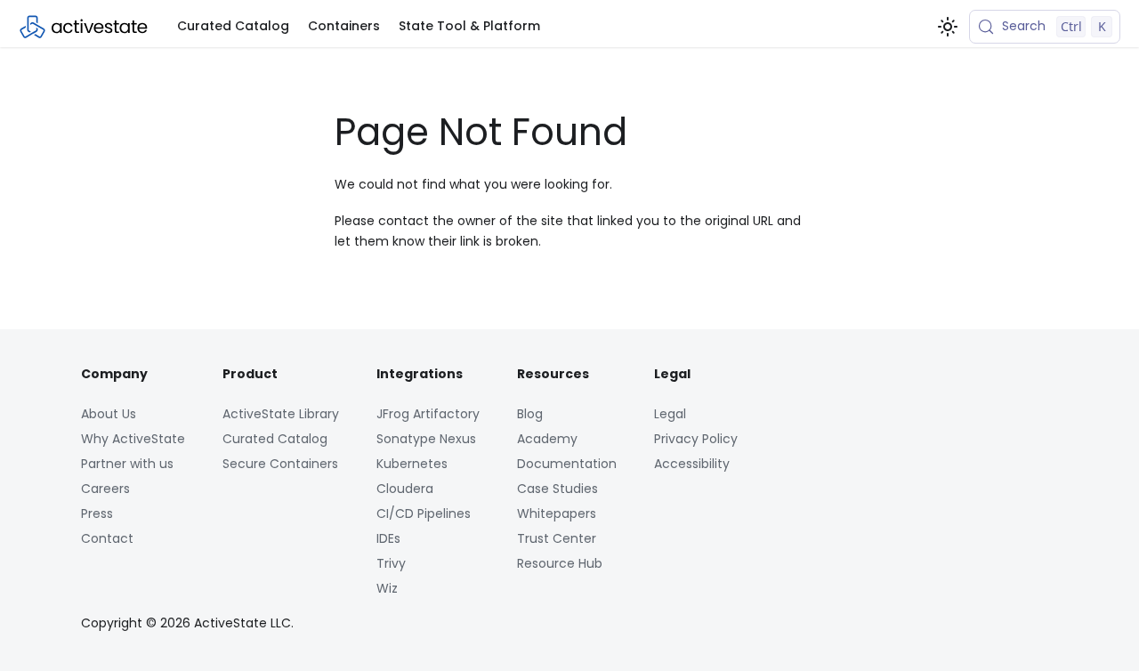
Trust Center (556, 538)
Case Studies (557, 488)
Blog (530, 414)
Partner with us (127, 464)
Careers (105, 488)
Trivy (391, 563)
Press (97, 513)
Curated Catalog (233, 26)
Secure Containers (280, 464)
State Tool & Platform (469, 26)
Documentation (567, 464)
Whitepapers (556, 513)
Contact (107, 538)
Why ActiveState (133, 439)
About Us (108, 414)
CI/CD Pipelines (423, 513)
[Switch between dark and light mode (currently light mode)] (947, 26)
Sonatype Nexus (426, 439)
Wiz (387, 588)
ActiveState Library (280, 414)
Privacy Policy (696, 439)
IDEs (388, 538)
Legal (670, 414)
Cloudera (404, 488)
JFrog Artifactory (428, 414)
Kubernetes (412, 464)
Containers (344, 26)
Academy (547, 439)
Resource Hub (559, 563)
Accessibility (692, 464)
